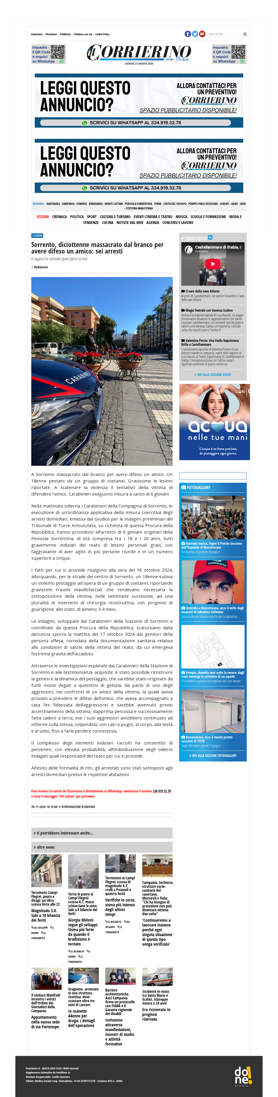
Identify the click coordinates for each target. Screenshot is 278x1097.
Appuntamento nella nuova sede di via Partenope (45, 1022)
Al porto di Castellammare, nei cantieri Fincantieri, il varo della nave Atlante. (212, 298)
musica (181, 216)
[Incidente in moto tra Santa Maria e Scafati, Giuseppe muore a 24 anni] (157, 976)
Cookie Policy (102, 34)
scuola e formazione (208, 216)
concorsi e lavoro (178, 222)
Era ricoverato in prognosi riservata (156, 1014)
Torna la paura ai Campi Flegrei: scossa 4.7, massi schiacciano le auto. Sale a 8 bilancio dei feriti (83, 903)
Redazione (37, 34)
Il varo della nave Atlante (203, 291)
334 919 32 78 (162, 791)
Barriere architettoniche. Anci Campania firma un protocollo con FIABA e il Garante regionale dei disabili (120, 1001)
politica (77, 216)
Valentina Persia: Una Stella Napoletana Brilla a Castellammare (210, 342)
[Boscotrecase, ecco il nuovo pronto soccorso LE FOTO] (213, 711)
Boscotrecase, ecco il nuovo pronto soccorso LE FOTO (207, 739)
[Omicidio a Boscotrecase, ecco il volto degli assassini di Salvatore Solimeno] (213, 582)
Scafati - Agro (229, 204)
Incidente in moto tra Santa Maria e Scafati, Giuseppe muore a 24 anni (155, 997)
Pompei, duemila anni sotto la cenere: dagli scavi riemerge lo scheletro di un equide (212, 674)
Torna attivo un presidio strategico (200, 551)
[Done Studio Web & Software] (243, 1076)
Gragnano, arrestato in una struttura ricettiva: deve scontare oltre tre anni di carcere (83, 996)
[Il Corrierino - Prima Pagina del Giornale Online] (139, 52)
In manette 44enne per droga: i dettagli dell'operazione (81, 1018)
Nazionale (53, 204)
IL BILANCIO (77, 951)
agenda (152, 222)
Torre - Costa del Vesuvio (170, 204)
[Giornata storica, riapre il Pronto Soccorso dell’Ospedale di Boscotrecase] (213, 517)
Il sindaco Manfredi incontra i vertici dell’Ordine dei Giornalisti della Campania (45, 1002)
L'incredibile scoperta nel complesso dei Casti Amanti (211, 681)
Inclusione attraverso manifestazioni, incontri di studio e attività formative (119, 1032)
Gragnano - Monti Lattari (106, 204)
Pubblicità (65, 34)
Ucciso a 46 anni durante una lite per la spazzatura (209, 616)
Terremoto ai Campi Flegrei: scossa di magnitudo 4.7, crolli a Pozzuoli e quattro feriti (120, 885)
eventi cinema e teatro (153, 216)
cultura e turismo (115, 216)
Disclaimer (51, 34)
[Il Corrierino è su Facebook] (188, 33)
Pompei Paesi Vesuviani (203, 204)
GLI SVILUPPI (41, 928)
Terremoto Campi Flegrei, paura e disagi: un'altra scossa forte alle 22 (45, 898)
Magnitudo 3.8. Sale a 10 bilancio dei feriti (45, 915)
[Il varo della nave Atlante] (183, 310)
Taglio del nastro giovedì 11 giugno (200, 745)
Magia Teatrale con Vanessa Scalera (209, 310)
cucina (107, 222)
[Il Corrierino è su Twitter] (195, 33)
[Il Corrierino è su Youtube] (202, 33)
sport (92, 216)
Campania (68, 204)
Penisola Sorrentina (138, 204)
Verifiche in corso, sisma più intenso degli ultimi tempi (120, 907)
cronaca (59, 216)
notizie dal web (130, 222)
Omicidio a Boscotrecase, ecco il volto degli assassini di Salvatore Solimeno (212, 610)
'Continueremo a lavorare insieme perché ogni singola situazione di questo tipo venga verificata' (157, 932)
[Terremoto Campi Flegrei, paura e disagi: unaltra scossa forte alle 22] (46, 870)
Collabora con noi (83, 34)
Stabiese (81, 204)
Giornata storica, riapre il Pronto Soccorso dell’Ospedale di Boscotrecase (211, 545)
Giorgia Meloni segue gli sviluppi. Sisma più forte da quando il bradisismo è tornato (83, 932)
